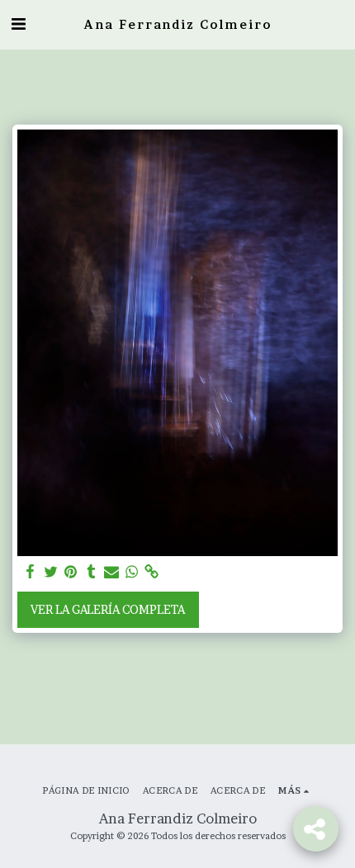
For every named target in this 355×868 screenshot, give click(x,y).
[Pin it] (71, 571)
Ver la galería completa (108, 609)
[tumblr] (91, 571)
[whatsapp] (132, 571)
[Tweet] (51, 571)
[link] (151, 571)
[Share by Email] (111, 571)
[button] (18, 24)
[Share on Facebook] (30, 571)
